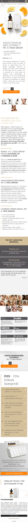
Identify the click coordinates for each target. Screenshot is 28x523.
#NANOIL (14, 242)
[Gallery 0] (4, 102)
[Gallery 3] (24, 102)
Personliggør (14, 521)
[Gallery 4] (14, 108)
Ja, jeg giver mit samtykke (14, 515)
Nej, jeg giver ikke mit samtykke (14, 518)
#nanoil (9, 266)
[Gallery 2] (17, 102)
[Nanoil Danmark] (14, 1)
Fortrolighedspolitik (7, 499)
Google (12, 511)
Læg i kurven (14, 92)
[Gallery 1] (11, 102)
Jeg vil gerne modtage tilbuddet (14, 473)
